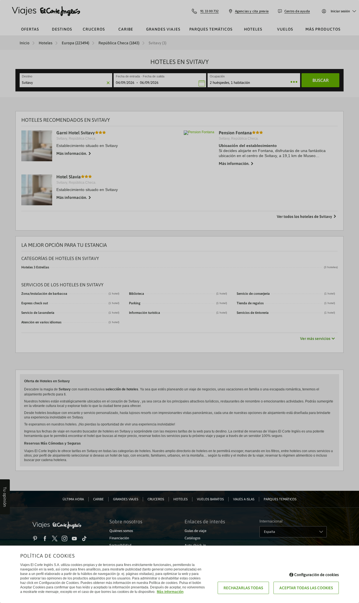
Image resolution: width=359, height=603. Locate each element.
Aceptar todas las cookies (306, 588)
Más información (170, 592)
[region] (179, 301)
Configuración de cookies (316, 574)
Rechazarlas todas (243, 588)
